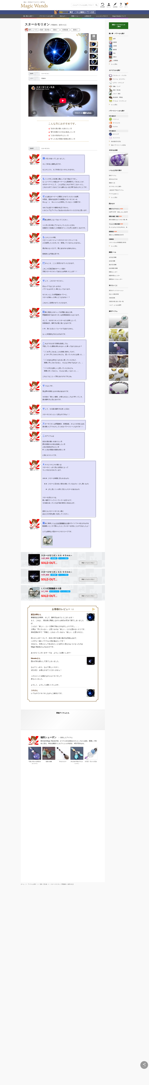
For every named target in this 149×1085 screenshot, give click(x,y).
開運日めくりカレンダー (115, 279)
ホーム (22, 884)
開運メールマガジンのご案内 (118, 25)
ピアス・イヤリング (118, 82)
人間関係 (115, 60)
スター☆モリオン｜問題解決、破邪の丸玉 (62, 884)
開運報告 (113, 231)
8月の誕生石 (112, 116)
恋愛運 (115, 42)
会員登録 (115, 6)
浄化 (114, 53)
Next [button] (85, 52)
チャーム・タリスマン (119, 79)
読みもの (62, 16)
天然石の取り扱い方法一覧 (116, 301)
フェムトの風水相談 (116, 224)
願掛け (75, 30)
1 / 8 (94, 38)
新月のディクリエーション (116, 290)
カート (126, 5)
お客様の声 (88, 16)
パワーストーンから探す (46, 16)
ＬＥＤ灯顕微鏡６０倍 (61, 523)
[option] (58, 52)
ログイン (109, 6)
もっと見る (114, 64)
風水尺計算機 (112, 264)
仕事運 (115, 46)
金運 (114, 38)
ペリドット (116, 119)
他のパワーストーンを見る (118, 145)
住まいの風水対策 (114, 294)
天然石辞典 (112, 298)
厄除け (55, 30)
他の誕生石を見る (116, 141)
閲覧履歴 (102, 6)
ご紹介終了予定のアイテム (116, 190)
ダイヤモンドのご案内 (115, 186)
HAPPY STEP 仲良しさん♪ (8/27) (118, 212)
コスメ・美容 (116, 93)
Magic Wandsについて (119, 16)
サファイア (116, 134)
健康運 (115, 49)
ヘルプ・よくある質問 (115, 305)
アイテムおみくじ (114, 193)
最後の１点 (112, 183)
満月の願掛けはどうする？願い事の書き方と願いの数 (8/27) (118, 219)
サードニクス (116, 123)
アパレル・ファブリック (119, 101)
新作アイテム (112, 175)
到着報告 (111, 239)
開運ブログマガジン (116, 208)
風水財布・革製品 (118, 97)
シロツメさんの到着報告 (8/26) (117, 242)
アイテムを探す (32, 884)
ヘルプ (121, 6)
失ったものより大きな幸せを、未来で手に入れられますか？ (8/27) (118, 227)
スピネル (115, 126)
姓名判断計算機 (113, 268)
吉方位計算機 (112, 257)
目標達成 (65, 30)
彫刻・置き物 (44, 30)
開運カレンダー (113, 272)
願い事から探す (28, 16)
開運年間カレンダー (114, 275)
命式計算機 (112, 261)
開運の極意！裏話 (115, 216)
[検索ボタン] (96, 5)
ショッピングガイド (102, 16)
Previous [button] (30, 52)
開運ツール (74, 16)
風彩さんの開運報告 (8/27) (116, 235)
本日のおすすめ (113, 179)
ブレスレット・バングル (119, 75)
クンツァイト (116, 138)
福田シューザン (33, 30)
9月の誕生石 (112, 131)
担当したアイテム (66, 737)
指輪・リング (116, 86)
